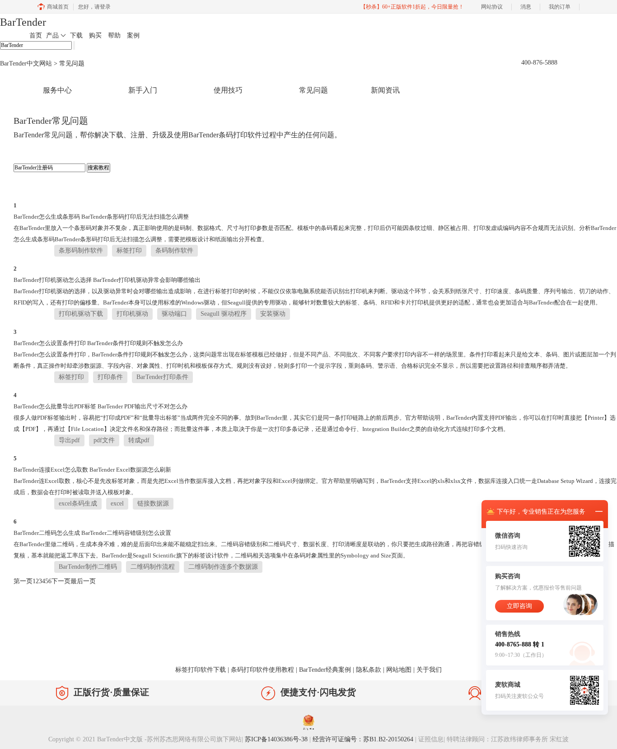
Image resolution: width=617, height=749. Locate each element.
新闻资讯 (385, 90)
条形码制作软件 (81, 250)
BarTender (23, 22)
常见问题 (313, 90)
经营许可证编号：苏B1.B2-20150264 (363, 739)
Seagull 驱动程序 (224, 313)
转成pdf (139, 440)
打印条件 (110, 377)
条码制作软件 (174, 250)
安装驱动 (272, 313)
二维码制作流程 (153, 566)
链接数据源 (153, 503)
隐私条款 (368, 669)
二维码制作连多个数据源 (223, 566)
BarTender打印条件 (162, 377)
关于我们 (429, 669)
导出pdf (69, 440)
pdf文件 (104, 440)
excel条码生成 (78, 503)
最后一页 (83, 581)
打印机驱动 (132, 313)
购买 (95, 35)
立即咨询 (519, 606)
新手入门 (142, 90)
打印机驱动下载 (81, 313)
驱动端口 (174, 313)
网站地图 (398, 669)
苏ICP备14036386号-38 (276, 739)
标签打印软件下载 (200, 669)
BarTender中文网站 (26, 63)
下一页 (60, 581)
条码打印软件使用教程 (262, 669)
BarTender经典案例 (325, 669)
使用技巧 (228, 90)
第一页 (23, 581)
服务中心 (57, 90)
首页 (35, 35)
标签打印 (129, 250)
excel (117, 503)
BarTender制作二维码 (88, 566)
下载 (76, 35)
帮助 (114, 35)
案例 (133, 35)
